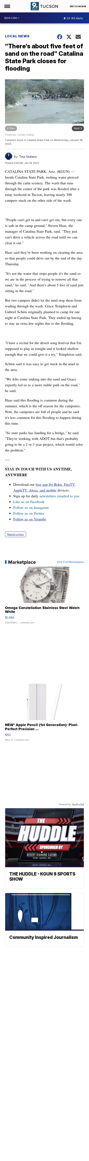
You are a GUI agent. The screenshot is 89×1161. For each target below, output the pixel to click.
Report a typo (15, 534)
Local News (17, 36)
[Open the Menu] (7, 6)
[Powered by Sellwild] (78, 804)
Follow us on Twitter (28, 513)
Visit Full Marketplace (70, 562)
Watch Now (77, 6)
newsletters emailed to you (59, 495)
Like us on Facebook (28, 501)
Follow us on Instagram (31, 507)
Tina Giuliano (28, 157)
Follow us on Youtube (29, 519)
